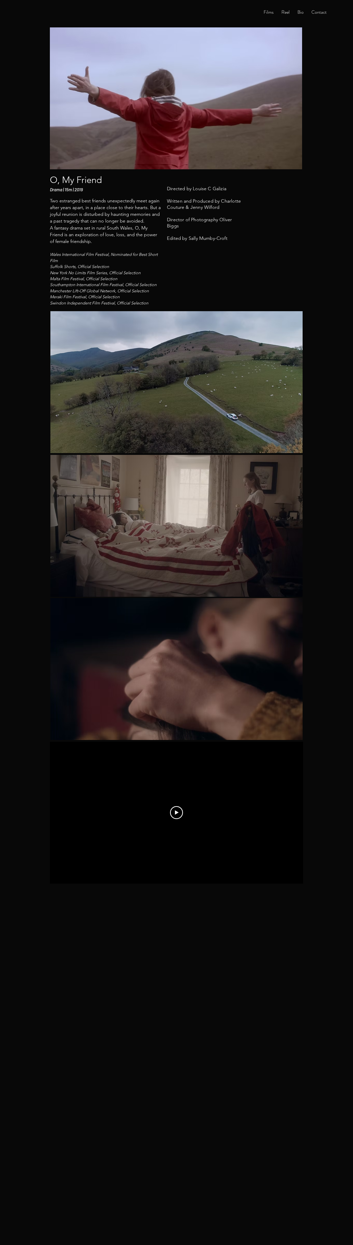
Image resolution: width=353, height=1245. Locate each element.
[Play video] (176, 812)
